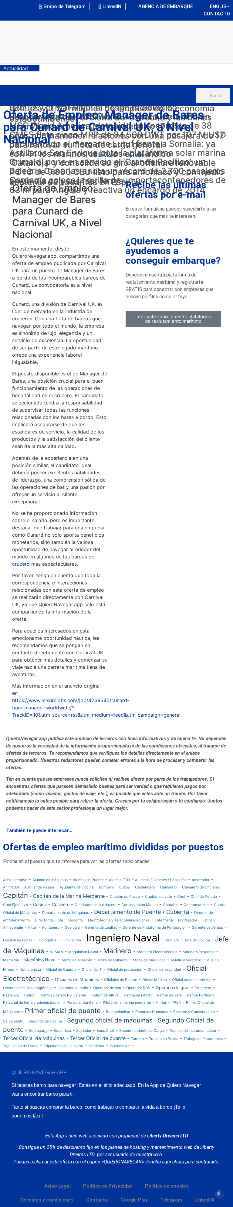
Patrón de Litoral (138, 995)
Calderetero (145, 887)
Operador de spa (107, 988)
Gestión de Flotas (17, 940)
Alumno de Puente (88, 880)
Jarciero (172, 940)
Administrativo (15, 880)
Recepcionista (118, 1011)
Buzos (124, 887)
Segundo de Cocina (45, 1021)
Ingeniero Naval (123, 938)
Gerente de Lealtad (101, 927)
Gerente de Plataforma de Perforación (155, 927)
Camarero (168, 887)
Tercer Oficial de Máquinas (34, 1038)
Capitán (15, 895)
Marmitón (11, 960)
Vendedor (96, 1046)
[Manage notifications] (219, 1194)
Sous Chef (105, 1030)
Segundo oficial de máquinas (110, 1020)
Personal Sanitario (82, 1002)
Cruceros (139, 155)
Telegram (171, 1200)
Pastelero (11, 995)
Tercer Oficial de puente (98, 1038)
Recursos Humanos (151, 1011)
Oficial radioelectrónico (191, 979)
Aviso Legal (57, 1186)
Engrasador (187, 920)
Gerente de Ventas (207, 927)
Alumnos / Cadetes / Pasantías (161, 880)
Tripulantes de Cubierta (63, 1046)
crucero (63, 395)
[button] (96, 95)
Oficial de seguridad (164, 969)
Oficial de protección (124, 969)
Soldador (83, 1030)
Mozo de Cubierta (112, 960)
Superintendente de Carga (141, 1030)
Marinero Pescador (199, 952)
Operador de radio (73, 988)
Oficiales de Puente (120, 979)
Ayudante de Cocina (76, 887)
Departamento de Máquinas (65, 912)
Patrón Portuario (200, 995)
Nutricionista (30, 969)
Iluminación (71, 940)
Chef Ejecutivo (15, 904)
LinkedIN (204, 1200)
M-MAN (56, 952)
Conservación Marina (139, 904)
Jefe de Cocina (197, 940)
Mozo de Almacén (77, 960)
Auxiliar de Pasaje (39, 887)
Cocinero (60, 904)
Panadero (203, 988)
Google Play (134, 1200)
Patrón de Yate (169, 995)
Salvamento (13, 1021)
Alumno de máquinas (50, 880)
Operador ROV (138, 988)
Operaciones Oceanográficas (27, 988)
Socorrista (62, 1030)
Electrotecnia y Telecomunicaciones (119, 920)
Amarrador (200, 880)
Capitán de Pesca (125, 896)
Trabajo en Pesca (163, 1038)
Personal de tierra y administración (32, 1002)
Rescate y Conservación (194, 1011)
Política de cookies (167, 1186)
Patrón (29, 995)
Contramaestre (196, 904)
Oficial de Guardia (61, 969)
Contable (170, 904)
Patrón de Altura (105, 995)
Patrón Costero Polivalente (63, 995)
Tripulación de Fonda (21, 1046)
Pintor (161, 1002)
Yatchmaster (120, 1046)
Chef (181, 896)
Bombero (106, 887)
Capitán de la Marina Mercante (69, 896)
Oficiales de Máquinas (77, 979)
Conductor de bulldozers (95, 904)
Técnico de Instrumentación (192, 1030)
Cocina (40, 904)
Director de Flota (49, 920)
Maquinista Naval (83, 952)
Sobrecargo (39, 1030)
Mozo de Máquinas (149, 960)
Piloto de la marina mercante (127, 1002)
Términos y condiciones (46, 1200)
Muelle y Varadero (186, 960)
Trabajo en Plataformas (203, 1038)
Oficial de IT (92, 969)
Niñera (8, 969)
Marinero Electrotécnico (157, 952)
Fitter (32, 927)
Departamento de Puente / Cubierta (141, 911)
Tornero (137, 1038)
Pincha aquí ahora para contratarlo (182, 1162)
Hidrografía (47, 940)
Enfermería (164, 920)
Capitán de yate (158, 896)
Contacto (97, 1200)
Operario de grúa (173, 987)
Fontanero (50, 927)
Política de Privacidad (108, 1186)
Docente (75, 920)
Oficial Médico (154, 979)
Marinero (117, 951)
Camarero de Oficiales (201, 887)
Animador (11, 887)
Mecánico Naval (40, 959)
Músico (212, 960)
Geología (72, 927)
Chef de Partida (204, 896)
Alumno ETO (119, 880)
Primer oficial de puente (63, 1010)
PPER (176, 1002)
